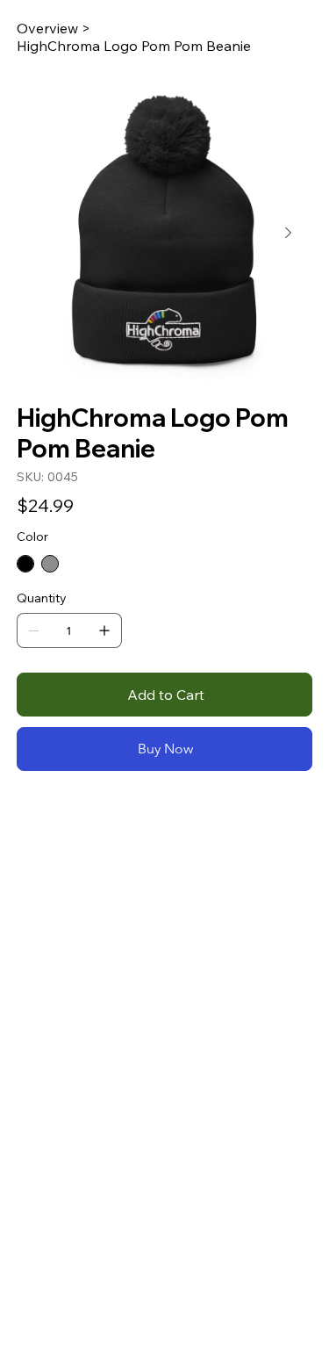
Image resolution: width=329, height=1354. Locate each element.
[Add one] (104, 630)
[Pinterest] (45, 817)
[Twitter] (58, 817)
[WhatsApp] (21, 817)
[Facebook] (33, 817)
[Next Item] (289, 233)
